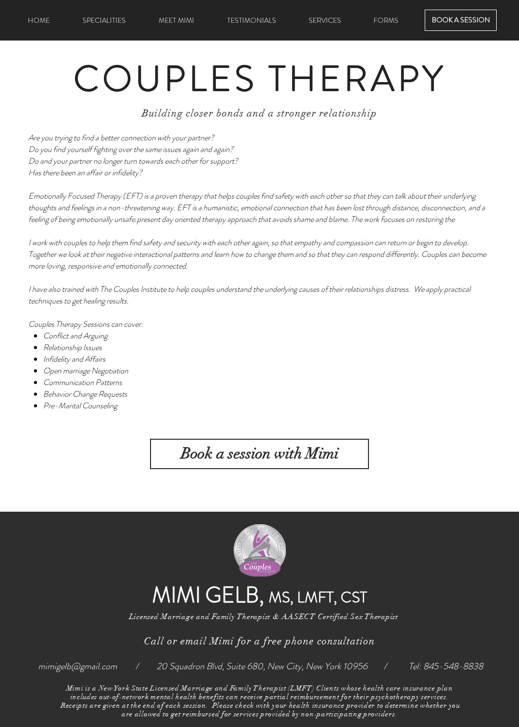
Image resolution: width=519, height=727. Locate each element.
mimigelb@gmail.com (77, 666)
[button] (324, 20)
